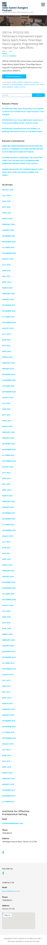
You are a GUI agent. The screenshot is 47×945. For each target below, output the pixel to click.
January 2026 (8, 230)
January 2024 (8, 369)
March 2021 (7, 565)
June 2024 (6, 340)
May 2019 (6, 692)
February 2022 (8, 501)
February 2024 (8, 363)
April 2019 (6, 698)
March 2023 (7, 426)
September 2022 (9, 461)
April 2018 (6, 767)
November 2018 (9, 726)
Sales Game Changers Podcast (15, 9)
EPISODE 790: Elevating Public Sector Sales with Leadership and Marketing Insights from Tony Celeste (22, 160)
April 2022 (6, 490)
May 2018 (6, 761)
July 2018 (6, 750)
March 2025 (7, 288)
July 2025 (6, 265)
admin (4, 53)
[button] (44, 4)
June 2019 (6, 686)
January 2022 (8, 507)
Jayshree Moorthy (10, 157)
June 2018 (6, 755)
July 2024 (6, 334)
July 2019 (6, 680)
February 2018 (8, 778)
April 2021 (6, 559)
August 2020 (7, 605)
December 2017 (8, 790)
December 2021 (8, 513)
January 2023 (8, 438)
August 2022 (7, 467)
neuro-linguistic (25, 82)
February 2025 (8, 293)
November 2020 (9, 588)
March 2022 (7, 496)
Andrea (5, 169)
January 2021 (8, 576)
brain (14, 82)
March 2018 (7, 773)
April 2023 (6, 420)
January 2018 (8, 784)
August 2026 (7, 190)
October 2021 (8, 524)
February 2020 (8, 640)
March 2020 (7, 634)
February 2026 (8, 224)
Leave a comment (9, 56)
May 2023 (6, 415)
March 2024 (7, 357)
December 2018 (8, 721)
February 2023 (8, 432)
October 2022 (8, 455)
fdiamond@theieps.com (11, 891)
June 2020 (6, 617)
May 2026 (6, 207)
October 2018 (8, 732)
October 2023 (8, 386)
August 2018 (7, 744)
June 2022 (6, 478)
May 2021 (6, 553)
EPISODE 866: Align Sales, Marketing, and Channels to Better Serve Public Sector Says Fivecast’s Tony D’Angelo (23, 111)
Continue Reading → (14, 76)
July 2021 (6, 542)
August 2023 (7, 397)
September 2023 (9, 392)
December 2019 (8, 651)
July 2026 (6, 195)
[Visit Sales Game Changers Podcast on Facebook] (3, 853)
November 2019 (9, 657)
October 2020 (8, 594)
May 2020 (6, 623)
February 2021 (8, 571)
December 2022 (8, 444)
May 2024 (6, 345)
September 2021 (9, 530)
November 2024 (9, 311)
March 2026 (7, 218)
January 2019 (8, 715)
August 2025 (7, 259)
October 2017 (8, 801)
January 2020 (8, 646)
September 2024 (9, 322)
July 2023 (6, 403)
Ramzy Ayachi (19, 87)
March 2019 (7, 703)
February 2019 (8, 709)
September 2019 (9, 669)
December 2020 (8, 582)
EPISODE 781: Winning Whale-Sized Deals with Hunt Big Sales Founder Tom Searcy (22, 172)
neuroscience (30, 84)
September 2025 (9, 253)
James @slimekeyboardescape (15, 146)
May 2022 (6, 484)
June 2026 (6, 201)
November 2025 (9, 241)
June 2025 (6, 270)
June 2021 (6, 547)
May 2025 (6, 276)
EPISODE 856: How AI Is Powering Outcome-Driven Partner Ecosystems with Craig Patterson (22, 149)
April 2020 (6, 628)
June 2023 (6, 409)
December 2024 (8, 305)
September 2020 (9, 599)
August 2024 (7, 328)
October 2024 (8, 317)
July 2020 (6, 611)
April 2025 (6, 282)
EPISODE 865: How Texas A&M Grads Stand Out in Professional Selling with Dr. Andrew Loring (22, 121)
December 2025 (8, 236)
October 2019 (8, 663)
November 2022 (9, 449)
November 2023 (9, 380)
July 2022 (6, 472)
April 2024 (6, 351)
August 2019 (7, 674)
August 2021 (7, 536)
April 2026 (6, 213)
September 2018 (9, 738)
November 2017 (9, 796)
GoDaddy (35, 941)
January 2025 (8, 299)
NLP (37, 84)
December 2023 (8, 374)
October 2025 (8, 247)
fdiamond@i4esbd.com (12, 823)
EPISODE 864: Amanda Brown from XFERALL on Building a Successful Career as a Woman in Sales (22, 129)
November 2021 (9, 519)
